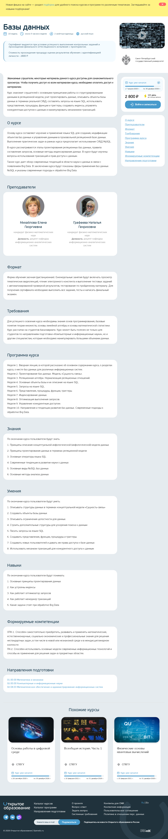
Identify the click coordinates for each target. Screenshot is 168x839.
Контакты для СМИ (114, 803)
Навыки (129, 151)
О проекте (77, 803)
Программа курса (136, 138)
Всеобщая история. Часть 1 (83, 748)
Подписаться (69, 822)
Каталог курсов (43, 803)
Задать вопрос (80, 810)
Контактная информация (117, 807)
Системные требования (84, 814)
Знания (129, 142)
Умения (129, 146)
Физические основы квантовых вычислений (133, 750)
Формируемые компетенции (142, 155)
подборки (48, 4)
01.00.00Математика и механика (25, 679)
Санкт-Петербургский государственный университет (149, 59)
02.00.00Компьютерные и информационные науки (35, 683)
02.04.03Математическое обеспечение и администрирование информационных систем (55, 687)
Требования (132, 133)
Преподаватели (134, 124)
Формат (130, 129)
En (147, 802)
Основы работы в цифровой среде (30, 750)
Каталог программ (45, 807)
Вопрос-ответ (79, 807)
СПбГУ (20, 764)
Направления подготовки (140, 160)
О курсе (129, 120)
